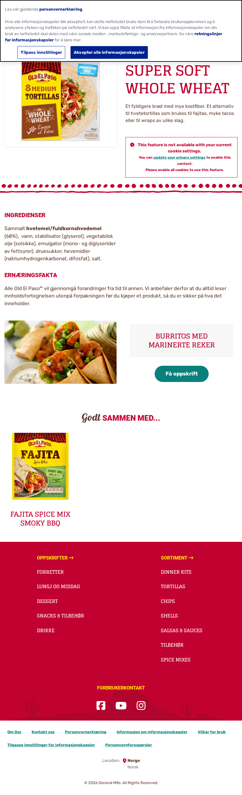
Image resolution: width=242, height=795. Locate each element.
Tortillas (173, 586)
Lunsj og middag (58, 586)
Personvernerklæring (85, 732)
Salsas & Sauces (181, 630)
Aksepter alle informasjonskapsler (109, 52)
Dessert (47, 601)
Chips (168, 601)
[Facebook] (101, 705)
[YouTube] (121, 705)
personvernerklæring (60, 9)
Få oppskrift (182, 373)
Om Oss (14, 732)
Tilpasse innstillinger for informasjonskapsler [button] (51, 745)
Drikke (46, 630)
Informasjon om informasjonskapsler (152, 732)
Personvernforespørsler (128, 745)
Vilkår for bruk (212, 732)
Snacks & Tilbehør (60, 616)
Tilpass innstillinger (41, 52)
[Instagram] (141, 705)
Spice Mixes (176, 660)
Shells (169, 616)
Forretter (50, 572)
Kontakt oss (43, 732)
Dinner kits (176, 572)
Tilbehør (172, 645)
